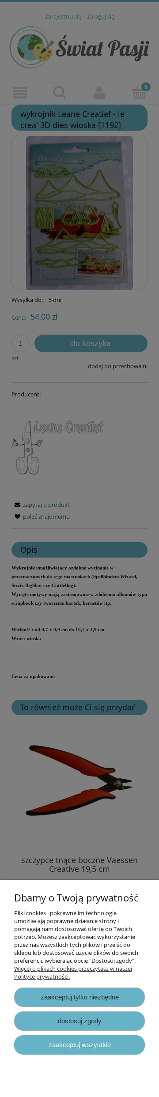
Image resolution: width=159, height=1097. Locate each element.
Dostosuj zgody (80, 1021)
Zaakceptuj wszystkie (80, 1044)
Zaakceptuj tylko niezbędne (80, 997)
